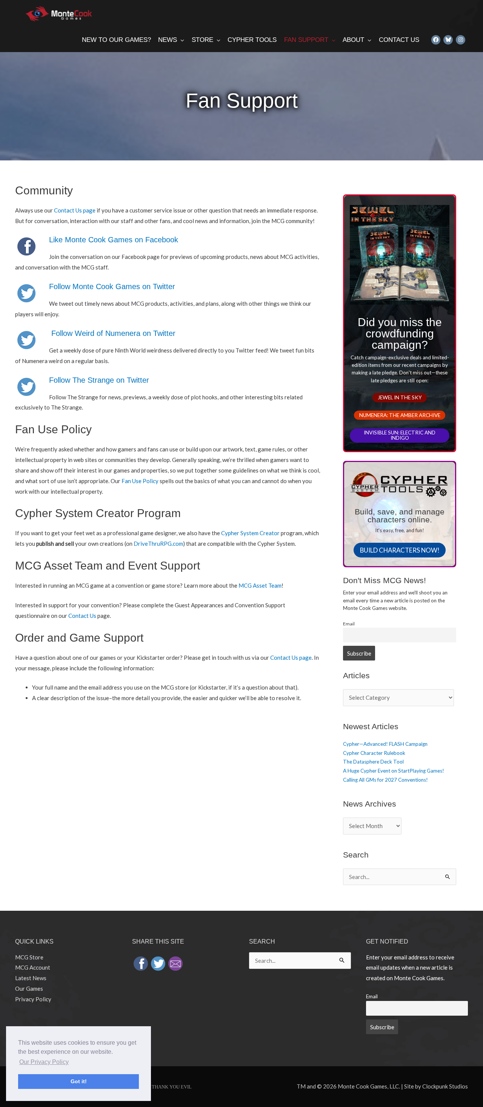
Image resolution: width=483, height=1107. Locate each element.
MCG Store (29, 957)
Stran (95, 380)
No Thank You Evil (168, 1087)
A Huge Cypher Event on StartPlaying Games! (393, 771)
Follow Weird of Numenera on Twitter (113, 333)
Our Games (29, 988)
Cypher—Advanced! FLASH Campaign (385, 744)
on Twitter (131, 380)
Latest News (30, 978)
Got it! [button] (79, 1081)
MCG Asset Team (259, 585)
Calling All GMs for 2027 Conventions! (385, 780)
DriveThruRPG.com (158, 543)
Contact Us (82, 615)
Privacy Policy (33, 999)
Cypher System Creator (250, 533)
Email (349, 624)
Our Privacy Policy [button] (44, 1062)
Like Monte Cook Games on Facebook (113, 240)
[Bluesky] (448, 39)
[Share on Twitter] (158, 962)
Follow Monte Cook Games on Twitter (112, 286)
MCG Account (32, 967)
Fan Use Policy (140, 480)
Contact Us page (74, 210)
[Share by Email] (175, 962)
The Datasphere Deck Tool (373, 762)
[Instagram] (460, 39)
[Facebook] (436, 39)
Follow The (67, 380)
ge (110, 380)
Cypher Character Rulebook (374, 753)
